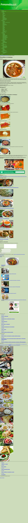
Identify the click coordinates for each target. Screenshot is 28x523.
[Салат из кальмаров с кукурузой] (6, 399)
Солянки (4, 15)
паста (3, 345)
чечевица (3, 174)
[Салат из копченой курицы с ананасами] (6, 353)
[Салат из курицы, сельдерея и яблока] (6, 407)
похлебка (1, 174)
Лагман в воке (3, 265)
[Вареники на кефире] (6, 430)
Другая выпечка (5, 42)
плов (4, 345)
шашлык (18, 345)
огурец (0, 345)
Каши (3, 28)
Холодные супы (5, 18)
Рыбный (4, 34)
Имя (0, 249)
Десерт (2, 43)
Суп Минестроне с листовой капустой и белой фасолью (9, 187)
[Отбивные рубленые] (6, 453)
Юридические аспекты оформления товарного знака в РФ (8, 293)
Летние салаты (5, 36)
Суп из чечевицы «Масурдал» (5, 228)
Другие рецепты (5, 19)
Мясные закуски (5, 45)
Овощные (4, 23)
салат (9, 345)
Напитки (2, 48)
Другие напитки (5, 50)
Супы (3, 12)
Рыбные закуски (5, 46)
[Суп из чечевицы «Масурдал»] (6, 227)
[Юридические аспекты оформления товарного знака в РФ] (5, 292)
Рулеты (4, 27)
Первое (3, 55)
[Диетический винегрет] (6, 445)
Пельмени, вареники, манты (6, 22)
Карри (3, 30)
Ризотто (4, 25)
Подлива (4, 31)
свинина (12, 345)
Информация (4, 11)
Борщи (3, 13)
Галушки (4, 29)
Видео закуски (4, 47)
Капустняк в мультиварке (4, 239)
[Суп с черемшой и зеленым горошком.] (6, 196)
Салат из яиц (4, 38)
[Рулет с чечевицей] (6, 422)
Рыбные (4, 21)
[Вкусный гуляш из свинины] (6, 384)
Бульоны (4, 17)
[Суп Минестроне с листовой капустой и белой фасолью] (6, 186)
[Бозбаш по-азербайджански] (6, 217)
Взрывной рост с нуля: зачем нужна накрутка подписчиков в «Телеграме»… (11, 280)
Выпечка (2, 40)
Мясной (4, 33)
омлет (2, 345)
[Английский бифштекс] (6, 361)
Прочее (2, 51)
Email (1, 250)
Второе (2, 20)
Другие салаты (4, 39)
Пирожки (4, 41)
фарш (14, 345)
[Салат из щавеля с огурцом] (6, 376)
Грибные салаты (5, 35)
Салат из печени (5, 37)
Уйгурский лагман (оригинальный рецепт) (7, 208)
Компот (4, 49)
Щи (3, 14)
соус (13, 345)
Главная (1, 55)
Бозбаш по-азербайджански (4, 218)
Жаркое (4, 26)
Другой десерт (4, 44)
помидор (6, 345)
